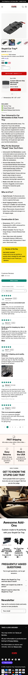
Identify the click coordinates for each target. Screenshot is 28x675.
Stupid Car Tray (10, 667)
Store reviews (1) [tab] (20, 286)
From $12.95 (6, 555)
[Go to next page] (23, 427)
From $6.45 (19, 555)
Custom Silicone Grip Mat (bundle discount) (17, 82)
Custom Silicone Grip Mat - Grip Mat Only (6, 551)
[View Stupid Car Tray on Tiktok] (6, 659)
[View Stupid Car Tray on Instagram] (2, 659)
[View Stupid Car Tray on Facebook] (9, 659)
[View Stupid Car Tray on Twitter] (12, 659)
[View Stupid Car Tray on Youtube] (19, 659)
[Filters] (2, 290)
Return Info (17, 647)
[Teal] (6, 63)
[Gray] (2, 63)
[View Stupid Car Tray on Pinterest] (16, 659)
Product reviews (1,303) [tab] (7, 286)
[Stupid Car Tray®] (4, 42)
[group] (14, 1)
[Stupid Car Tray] (14, 7)
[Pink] (9, 63)
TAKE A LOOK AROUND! (9, 627)
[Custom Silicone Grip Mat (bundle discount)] (5, 84)
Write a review (14, 280)
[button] (23, 7)
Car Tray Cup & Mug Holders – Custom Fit (18, 551)
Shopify (23, 667)
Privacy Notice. (13, 641)
